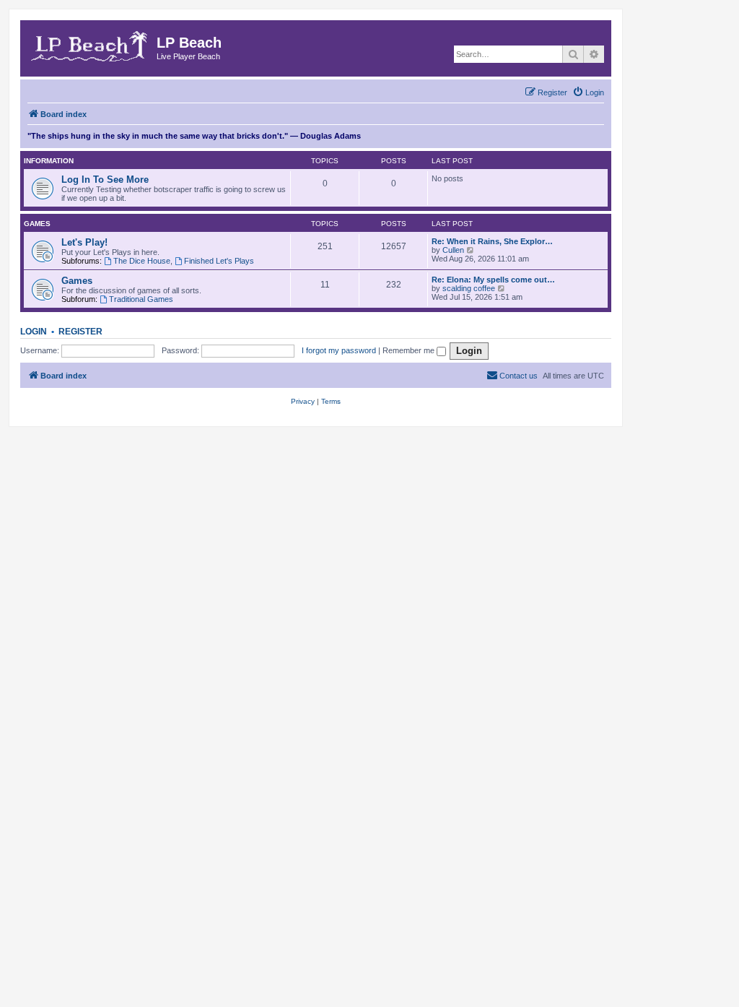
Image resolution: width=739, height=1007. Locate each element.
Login (33, 332)
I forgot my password (339, 350)
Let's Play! (84, 242)
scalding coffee (468, 288)
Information (49, 161)
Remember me (409, 350)
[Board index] (90, 44)
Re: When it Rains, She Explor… (492, 241)
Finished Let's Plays (219, 260)
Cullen (453, 250)
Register (80, 332)
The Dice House (141, 260)
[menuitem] (588, 92)
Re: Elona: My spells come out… (493, 279)
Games (37, 224)
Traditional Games (141, 299)
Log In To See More (105, 179)
